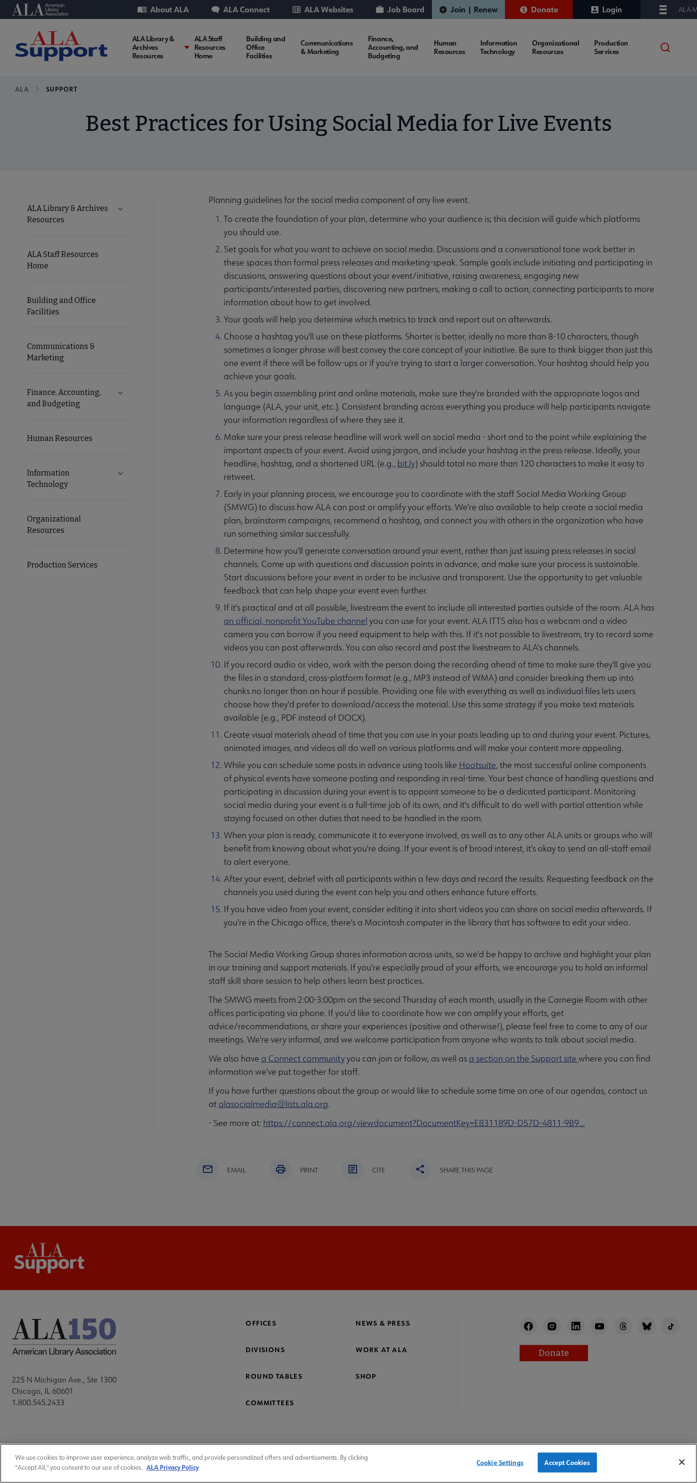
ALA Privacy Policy (173, 1467)
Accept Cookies (567, 1462)
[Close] (681, 1462)
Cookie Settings (500, 1462)
